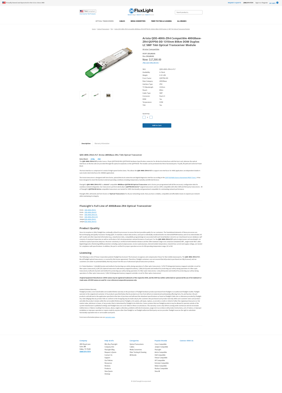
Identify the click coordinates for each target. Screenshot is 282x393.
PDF (99, 159)
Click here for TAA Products (88, 14)
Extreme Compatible (162, 363)
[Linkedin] (159, 135)
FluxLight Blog (110, 350)
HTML (92, 159)
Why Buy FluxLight (111, 344)
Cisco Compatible (161, 344)
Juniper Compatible (161, 347)
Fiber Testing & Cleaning (161, 21)
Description (86, 143)
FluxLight (158, 350)
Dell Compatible (160, 355)
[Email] (147, 135)
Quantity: (146, 114)
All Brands (181, 21)
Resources (108, 363)
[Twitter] (155, 135)
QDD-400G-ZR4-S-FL (90, 215)
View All (157, 371)
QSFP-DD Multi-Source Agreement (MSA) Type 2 (180, 178)
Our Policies (109, 360)
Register (265, 3)
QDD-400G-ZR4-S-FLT (91, 217)
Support (107, 358)
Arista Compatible (161, 352)
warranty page (110, 317)
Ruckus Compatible (161, 368)
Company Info (109, 347)
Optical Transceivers (105, 21)
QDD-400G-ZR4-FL (90, 210)
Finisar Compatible (161, 358)
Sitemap (107, 374)
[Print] (151, 135)
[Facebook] (144, 135)
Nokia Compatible (161, 366)
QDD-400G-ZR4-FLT (90, 212)
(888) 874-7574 (248, 3)
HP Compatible (160, 360)
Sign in (257, 3)
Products (108, 368)
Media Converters (138, 21)
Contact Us (108, 355)
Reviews (107, 366)
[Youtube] (192, 345)
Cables (122, 21)
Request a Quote (110, 352)
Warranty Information (102, 143)
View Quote (109, 371)
